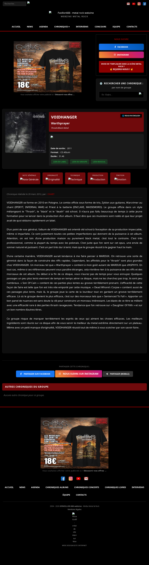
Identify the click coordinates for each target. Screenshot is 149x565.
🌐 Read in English (131, 116)
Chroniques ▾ (62, 26)
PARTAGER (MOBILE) (119, 374)
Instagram (123, 54)
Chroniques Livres (115, 487)
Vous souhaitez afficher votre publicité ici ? (48, 94)
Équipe (66, 494)
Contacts (132, 26)
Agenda (43, 26)
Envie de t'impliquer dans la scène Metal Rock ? (121, 67)
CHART (51, 194)
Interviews (82, 26)
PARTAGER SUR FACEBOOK (36, 373)
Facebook (122, 46)
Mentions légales (74, 509)
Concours (100, 26)
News (30, 26)
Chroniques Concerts (86, 487)
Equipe (116, 26)
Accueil (16, 26)
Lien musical (99, 161)
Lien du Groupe (79, 161)
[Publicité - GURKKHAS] (48, 66)
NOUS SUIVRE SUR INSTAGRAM (80, 373)
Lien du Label (59, 161)
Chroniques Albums (57, 487)
